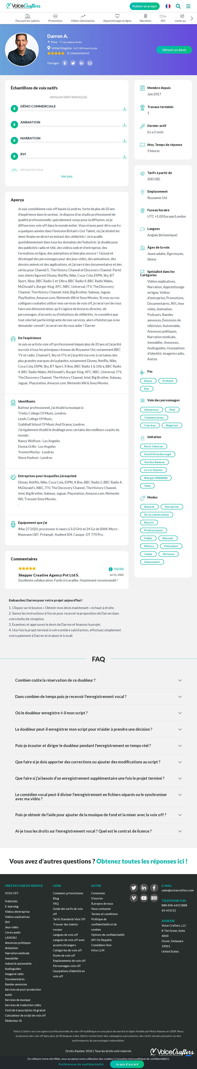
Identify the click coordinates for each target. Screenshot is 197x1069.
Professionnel (153, 530)
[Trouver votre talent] (178, 6)
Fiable (148, 538)
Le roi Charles (153, 470)
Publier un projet (145, 6)
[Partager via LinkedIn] (81, 63)
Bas (146, 388)
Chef (172, 409)
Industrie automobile (18, 963)
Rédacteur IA (13, 1020)
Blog (56, 898)
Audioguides (13, 968)
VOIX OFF (11, 893)
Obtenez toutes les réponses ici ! (142, 861)
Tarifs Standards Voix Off (69, 919)
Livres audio (182, 20)
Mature (149, 546)
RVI (163, 20)
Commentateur (154, 417)
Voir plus (67, 176)
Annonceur (151, 409)
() (78, 53)
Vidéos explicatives (17, 916)
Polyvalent (171, 546)
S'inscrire (97, 898)
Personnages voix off (67, 966)
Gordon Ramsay (154, 462)
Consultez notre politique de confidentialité (141, 1058)
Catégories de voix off (67, 950)
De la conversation (156, 514)
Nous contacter (101, 908)
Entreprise (172, 506)
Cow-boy (150, 425)
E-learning (11, 906)
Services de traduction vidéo (23, 1005)
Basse (148, 380)
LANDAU (11, 937)
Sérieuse (168, 554)
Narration (145, 20)
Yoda (147, 485)
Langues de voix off (65, 934)
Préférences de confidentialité (81, 1064)
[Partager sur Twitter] (73, 63)
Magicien (172, 425)
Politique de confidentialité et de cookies (104, 924)
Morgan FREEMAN (155, 477)
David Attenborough (157, 454)
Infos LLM (97, 950)
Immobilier (11, 958)
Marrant (168, 538)
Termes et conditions (104, 914)
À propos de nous (102, 903)
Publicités (11, 901)
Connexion (98, 893)
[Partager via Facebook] (65, 63)
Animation (11, 948)
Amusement (152, 561)
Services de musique (17, 1000)
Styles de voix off (64, 955)
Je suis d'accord (127, 1064)
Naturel (149, 506)
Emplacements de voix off (69, 960)
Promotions (55, 20)
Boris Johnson (153, 446)
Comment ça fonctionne (68, 893)
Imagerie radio (14, 974)
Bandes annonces (16, 984)
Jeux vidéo (11, 927)
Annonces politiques (18, 942)
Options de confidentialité (107, 934)
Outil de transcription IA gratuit (25, 1010)
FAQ (56, 903)
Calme (148, 554)
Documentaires (15, 979)
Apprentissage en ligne (117, 20)
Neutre (149, 522)
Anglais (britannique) (68, 97)
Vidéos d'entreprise (83, 20)
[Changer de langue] (168, 6)
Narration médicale (17, 953)
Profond (168, 380)
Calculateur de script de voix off (25, 1015)
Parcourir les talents (27, 20)
